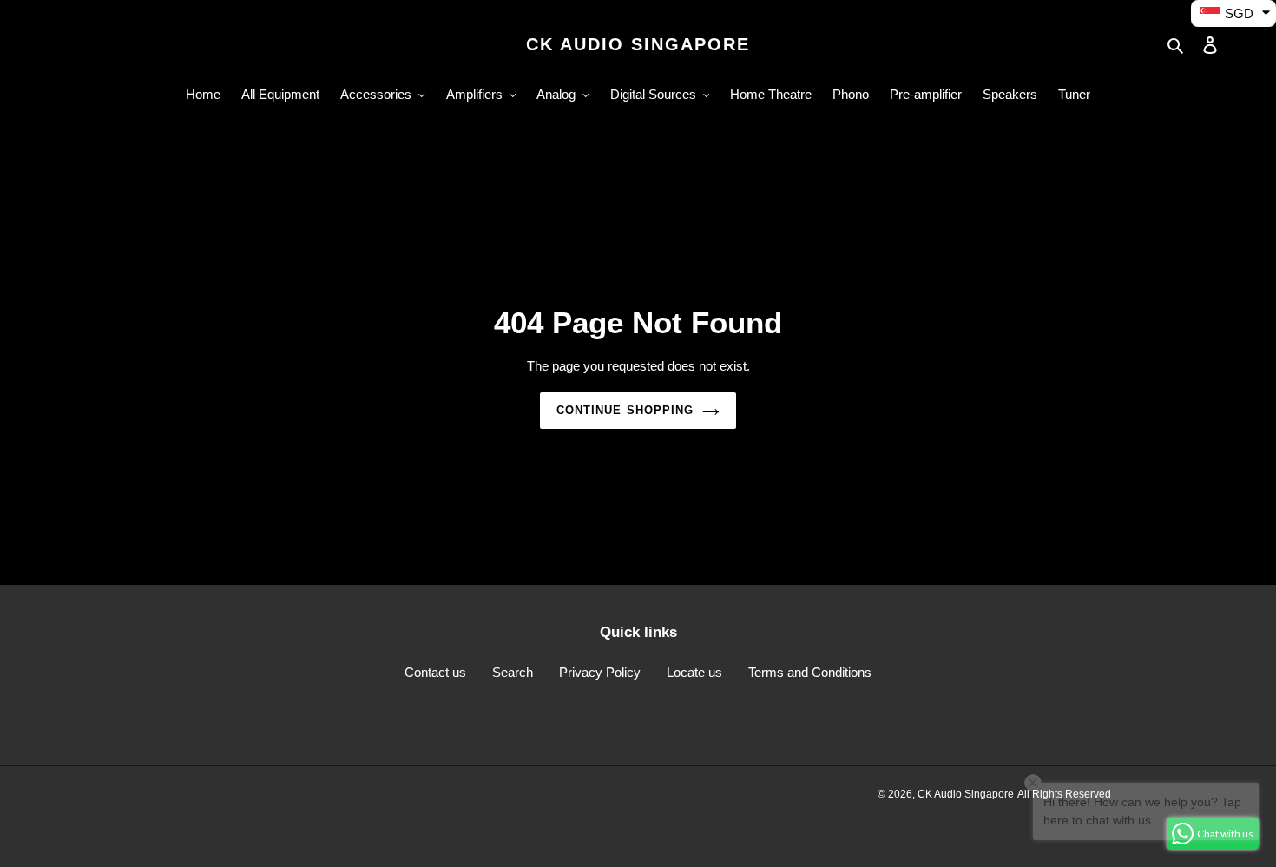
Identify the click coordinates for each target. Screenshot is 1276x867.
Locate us (694, 672)
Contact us (435, 672)
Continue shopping (625, 410)
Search (512, 672)
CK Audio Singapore (638, 44)
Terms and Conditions (809, 672)
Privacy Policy (600, 672)
